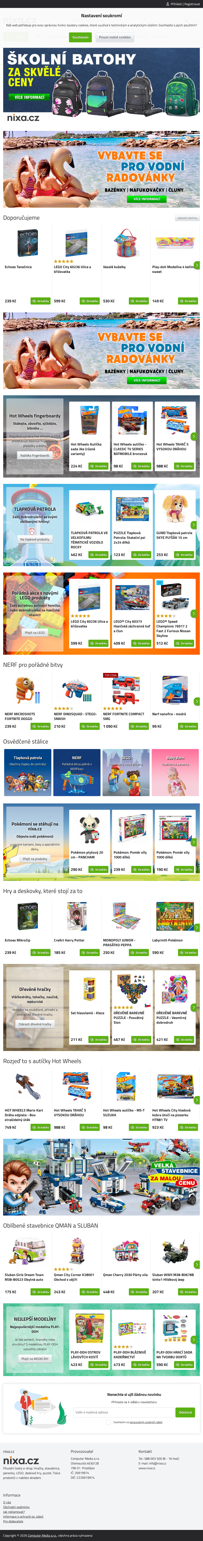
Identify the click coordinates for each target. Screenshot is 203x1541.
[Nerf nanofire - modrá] (175, 691)
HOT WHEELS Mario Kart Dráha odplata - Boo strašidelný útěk (24, 1115)
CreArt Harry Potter (69, 940)
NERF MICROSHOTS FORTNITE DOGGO (20, 716)
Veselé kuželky (114, 267)
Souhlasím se (137, 1422)
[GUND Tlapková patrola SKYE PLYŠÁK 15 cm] (175, 509)
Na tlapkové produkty (34, 539)
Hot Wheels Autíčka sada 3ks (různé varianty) (86, 449)
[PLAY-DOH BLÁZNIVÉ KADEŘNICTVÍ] (132, 1329)
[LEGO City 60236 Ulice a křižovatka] (77, 243)
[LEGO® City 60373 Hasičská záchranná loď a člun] (132, 598)
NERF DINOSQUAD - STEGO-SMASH (75, 716)
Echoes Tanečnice (18, 267)
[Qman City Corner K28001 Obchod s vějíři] (77, 1251)
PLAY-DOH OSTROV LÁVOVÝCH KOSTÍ (86, 1355)
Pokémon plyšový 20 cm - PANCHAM (87, 855)
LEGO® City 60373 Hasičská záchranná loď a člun (132, 626)
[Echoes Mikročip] (28, 917)
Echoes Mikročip (17, 940)
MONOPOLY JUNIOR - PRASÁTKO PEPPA (119, 942)
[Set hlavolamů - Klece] (89, 989)
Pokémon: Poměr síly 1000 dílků (130, 855)
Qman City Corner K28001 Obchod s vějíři (74, 1277)
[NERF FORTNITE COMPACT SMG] (126, 691)
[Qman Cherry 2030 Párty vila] (126, 1251)
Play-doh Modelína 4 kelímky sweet (174, 269)
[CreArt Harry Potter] (77, 917)
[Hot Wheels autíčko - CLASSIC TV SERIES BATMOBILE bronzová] (132, 421)
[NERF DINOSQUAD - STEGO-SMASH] (77, 690)
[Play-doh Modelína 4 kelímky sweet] (175, 243)
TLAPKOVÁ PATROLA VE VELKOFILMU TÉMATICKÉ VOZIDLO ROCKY (89, 540)
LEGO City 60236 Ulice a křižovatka (72, 269)
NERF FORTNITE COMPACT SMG (123, 716)
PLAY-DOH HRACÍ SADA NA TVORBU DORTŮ (174, 1355)
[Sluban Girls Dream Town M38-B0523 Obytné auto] (28, 1251)
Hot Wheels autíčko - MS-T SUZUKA (124, 1113)
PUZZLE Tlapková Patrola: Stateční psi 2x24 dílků (129, 537)
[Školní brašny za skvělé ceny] (101, 86)
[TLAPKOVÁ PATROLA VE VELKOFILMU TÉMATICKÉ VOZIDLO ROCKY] (89, 509)
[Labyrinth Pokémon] (175, 917)
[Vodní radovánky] (101, 169)
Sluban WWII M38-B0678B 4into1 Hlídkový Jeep (173, 1277)
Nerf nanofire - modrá (169, 714)
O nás (7, 1502)
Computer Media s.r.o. (42, 1535)
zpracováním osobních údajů (146, 1422)
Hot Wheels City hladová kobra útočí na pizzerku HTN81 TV (171, 1115)
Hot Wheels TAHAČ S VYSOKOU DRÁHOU (172, 447)
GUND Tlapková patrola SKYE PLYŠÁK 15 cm (174, 535)
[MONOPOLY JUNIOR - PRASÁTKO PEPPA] (126, 917)
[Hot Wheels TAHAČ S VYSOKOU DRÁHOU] (175, 421)
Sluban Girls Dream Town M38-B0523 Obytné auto (24, 1277)
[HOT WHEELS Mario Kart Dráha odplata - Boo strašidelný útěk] (28, 1087)
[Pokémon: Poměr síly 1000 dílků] (132, 829)
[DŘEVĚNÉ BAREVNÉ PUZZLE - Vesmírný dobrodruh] (175, 989)
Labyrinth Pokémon (167, 940)
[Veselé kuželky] (126, 243)
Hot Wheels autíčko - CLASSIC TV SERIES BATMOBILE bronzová (130, 449)
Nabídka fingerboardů (34, 455)
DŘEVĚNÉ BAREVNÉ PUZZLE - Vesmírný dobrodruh (171, 1017)
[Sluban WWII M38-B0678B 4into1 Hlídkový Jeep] (175, 1251)
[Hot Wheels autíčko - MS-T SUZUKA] (126, 1087)
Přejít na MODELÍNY (35, 1358)
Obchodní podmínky (16, 1507)
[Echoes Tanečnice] (28, 243)
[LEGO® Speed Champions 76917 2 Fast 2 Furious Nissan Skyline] (175, 598)
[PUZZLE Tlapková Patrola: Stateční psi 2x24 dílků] (132, 509)
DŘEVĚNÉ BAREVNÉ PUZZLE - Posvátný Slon (129, 1017)
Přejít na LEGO (35, 632)
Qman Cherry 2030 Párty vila (125, 1274)
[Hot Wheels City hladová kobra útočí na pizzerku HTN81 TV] (175, 1087)
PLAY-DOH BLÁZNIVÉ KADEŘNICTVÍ (130, 1355)
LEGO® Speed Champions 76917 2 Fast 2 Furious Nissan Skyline (173, 628)
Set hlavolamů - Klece (87, 1013)
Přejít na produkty (35, 858)
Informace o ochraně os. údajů (23, 1516)
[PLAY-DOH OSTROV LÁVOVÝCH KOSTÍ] (89, 1329)
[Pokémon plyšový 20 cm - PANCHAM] (89, 829)
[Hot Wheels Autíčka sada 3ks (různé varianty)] (89, 421)
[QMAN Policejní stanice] (101, 1177)
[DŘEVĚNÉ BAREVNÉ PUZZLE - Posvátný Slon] (132, 989)
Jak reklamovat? (14, 1511)
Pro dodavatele (13, 1521)
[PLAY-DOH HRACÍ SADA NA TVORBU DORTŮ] (175, 1329)
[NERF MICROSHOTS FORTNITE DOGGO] (28, 691)
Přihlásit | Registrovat (185, 4)
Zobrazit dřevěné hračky (35, 1024)
